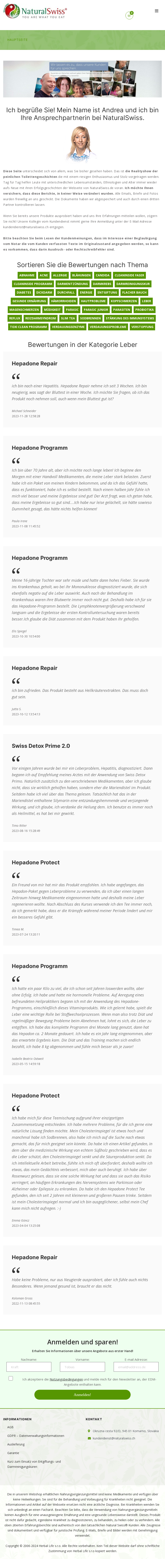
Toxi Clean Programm (28, 327)
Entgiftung (107, 292)
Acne (44, 275)
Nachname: (29, 1359)
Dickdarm (44, 292)
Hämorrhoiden (63, 301)
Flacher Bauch (134, 292)
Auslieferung (15, 1444)
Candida (103, 275)
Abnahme (27, 275)
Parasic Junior (96, 310)
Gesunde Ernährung (29, 301)
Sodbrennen (90, 318)
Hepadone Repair (34, 363)
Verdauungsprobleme (108, 327)
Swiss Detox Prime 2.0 (41, 746)
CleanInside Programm (33, 284)
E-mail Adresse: (136, 1359)
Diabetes (24, 292)
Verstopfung (142, 327)
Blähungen (81, 275)
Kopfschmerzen (124, 301)
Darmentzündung (72, 284)
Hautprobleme (93, 301)
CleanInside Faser (129, 275)
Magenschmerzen (24, 310)
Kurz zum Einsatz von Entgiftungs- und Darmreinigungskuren (34, 1464)
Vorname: (83, 1359)
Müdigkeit (52, 310)
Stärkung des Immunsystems (130, 318)
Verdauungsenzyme (68, 327)
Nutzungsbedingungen (66, 1379)
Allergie (60, 275)
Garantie (13, 1453)
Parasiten (121, 310)
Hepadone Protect (36, 862)
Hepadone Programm (40, 448)
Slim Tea (68, 318)
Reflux (14, 318)
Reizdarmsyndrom (40, 318)
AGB (10, 1427)
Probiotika (144, 310)
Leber (146, 301)
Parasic (72, 310)
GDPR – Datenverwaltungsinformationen (35, 1436)
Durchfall (66, 292)
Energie (86, 292)
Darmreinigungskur (133, 284)
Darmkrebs (102, 284)
